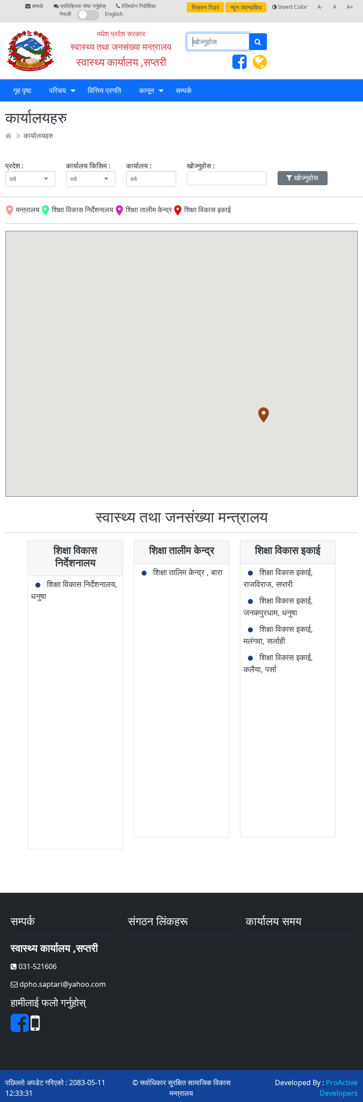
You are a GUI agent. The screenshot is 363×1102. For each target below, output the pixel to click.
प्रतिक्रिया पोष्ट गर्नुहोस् (82, 6)
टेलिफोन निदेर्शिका (138, 6)
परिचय (57, 90)
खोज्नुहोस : (201, 166)
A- (320, 7)
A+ (350, 7)
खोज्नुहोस (305, 178)
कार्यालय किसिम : (88, 166)
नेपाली (65, 14)
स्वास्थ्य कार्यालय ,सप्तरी (121, 62)
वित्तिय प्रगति (104, 90)
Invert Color (292, 7)
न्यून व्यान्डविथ (246, 7)
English (114, 14)
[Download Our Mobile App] (35, 1028)
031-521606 (37, 966)
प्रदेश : (14, 166)
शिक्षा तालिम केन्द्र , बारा (187, 572)
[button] (264, 414)
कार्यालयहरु (38, 135)
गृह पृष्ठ (22, 90)
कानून (146, 90)
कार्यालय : (138, 166)
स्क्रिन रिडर (205, 7)
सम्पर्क (37, 6)
